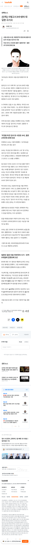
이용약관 (8, 496)
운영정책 (26, 496)
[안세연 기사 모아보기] (3, 27)
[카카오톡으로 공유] (22, 319)
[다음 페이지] (19, 426)
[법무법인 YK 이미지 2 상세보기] (11, 456)
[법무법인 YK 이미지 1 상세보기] (5, 456)
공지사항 (22, 489)
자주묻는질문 (23, 491)
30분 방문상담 (14, 491)
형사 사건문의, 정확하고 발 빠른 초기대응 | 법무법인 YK (15, 440)
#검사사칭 (5, 327)
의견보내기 (26, 334)
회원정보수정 (4, 493)
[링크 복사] (9, 319)
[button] (27, 65)
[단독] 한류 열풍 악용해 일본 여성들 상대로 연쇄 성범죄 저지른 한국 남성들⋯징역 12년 (10, 369)
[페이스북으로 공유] (13, 319)
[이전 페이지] (12, 426)
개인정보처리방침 (14, 496)
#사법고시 (12, 327)
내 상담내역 (4, 489)
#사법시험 (19, 327)
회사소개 (3, 496)
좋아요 (7, 334)
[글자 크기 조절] (24, 31)
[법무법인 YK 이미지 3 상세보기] (17, 456)
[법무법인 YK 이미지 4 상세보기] (24, 456)
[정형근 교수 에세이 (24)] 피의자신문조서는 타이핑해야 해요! (10, 378)
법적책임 (21, 496)
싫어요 (16, 334)
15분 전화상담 (14, 489)
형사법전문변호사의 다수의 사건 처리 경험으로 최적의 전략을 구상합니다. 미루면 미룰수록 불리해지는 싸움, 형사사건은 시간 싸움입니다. (14, 444)
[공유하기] (28, 31)
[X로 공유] (17, 319)
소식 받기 (25, 541)
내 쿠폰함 (3, 491)
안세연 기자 (9, 26)
